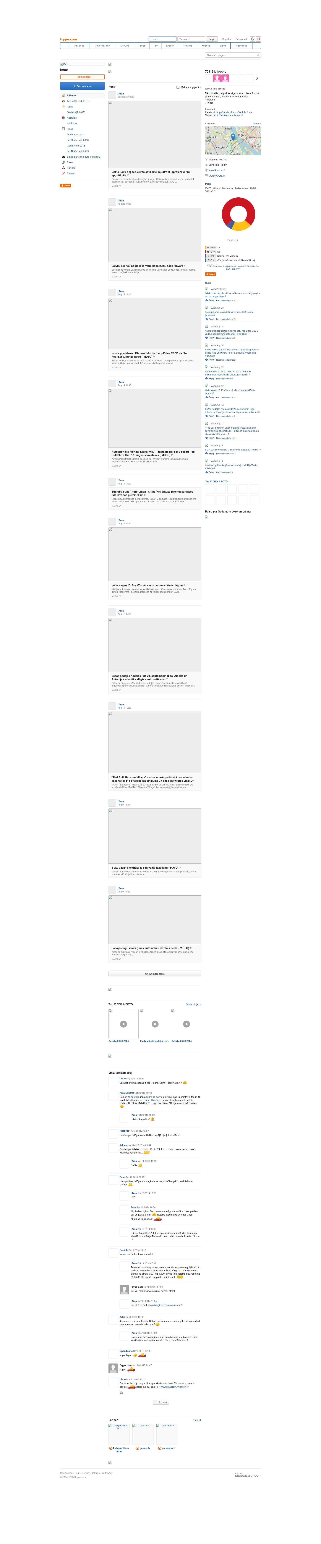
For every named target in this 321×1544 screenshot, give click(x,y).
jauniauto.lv (168, 1448)
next (165, 1402)
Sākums (72, 95)
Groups (125, 46)
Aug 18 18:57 (124, 294)
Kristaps (135, 1097)
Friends (206, 46)
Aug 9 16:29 (124, 891)
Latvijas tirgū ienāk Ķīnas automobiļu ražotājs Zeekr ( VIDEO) (150, 948)
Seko (70, 162)
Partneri (71, 168)
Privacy (109, 1472)
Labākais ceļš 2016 (78, 140)
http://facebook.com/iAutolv (231, 112)
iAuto (64, 69)
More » (257, 123)
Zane (122, 1177)
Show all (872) (193, 1004)
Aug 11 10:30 (124, 707)
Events (170, 46)
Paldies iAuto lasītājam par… (155, 1040)
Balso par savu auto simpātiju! (84, 156)
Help (77, 1472)
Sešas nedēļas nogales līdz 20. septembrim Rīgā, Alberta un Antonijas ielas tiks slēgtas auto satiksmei (149, 677)
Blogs (222, 46)
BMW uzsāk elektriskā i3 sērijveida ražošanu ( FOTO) (145, 867)
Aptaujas (72, 117)
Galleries (79, 46)
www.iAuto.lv (216, 170)
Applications (102, 46)
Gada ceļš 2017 (76, 112)
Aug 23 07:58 (124, 203)
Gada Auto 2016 (76, 145)
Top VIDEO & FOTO (78, 101)
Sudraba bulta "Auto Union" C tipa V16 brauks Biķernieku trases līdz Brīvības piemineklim (152, 493)
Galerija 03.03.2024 (181, 1040)
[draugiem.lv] (64, 45)
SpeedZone (126, 1351)
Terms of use (98, 1472)
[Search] (256, 45)
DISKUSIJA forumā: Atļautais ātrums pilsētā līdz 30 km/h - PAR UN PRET (233, 268)
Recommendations (224, 378)
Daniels (124, 1250)
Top (155, 46)
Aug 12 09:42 (124, 523)
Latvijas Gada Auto (120, 1449)
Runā (70, 106)
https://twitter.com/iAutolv (226, 115)
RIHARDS (125, 1131)
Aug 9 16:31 (124, 804)
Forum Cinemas (151, 1100)
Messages (241, 46)
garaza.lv (144, 1448)
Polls (208, 184)
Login (212, 39)
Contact (86, 1472)
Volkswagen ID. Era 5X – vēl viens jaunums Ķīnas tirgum (147, 585)
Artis (122, 1317)
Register (226, 38)
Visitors (187, 46)
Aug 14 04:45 (124, 385)
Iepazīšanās (66, 1472)
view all (197, 1420)
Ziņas (70, 129)
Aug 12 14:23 (124, 483)
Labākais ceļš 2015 (78, 151)
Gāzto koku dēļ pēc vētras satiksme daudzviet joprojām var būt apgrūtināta (152, 173)
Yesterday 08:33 (126, 96)
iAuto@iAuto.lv (217, 175)
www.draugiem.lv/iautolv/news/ (164, 1305)
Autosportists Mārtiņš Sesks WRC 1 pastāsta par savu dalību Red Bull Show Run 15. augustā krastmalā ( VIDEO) (153, 453)
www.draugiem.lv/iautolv (174, 1386)
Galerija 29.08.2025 (118, 1040)
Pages (141, 46)
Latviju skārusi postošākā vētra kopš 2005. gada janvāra (147, 266)
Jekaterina (125, 1145)
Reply (211, 300)
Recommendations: (225, 300)
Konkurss (72, 123)
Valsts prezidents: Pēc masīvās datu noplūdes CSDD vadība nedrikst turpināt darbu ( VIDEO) (149, 354)
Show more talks (155, 973)
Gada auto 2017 (76, 134)
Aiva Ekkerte (127, 1092)
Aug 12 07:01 (124, 613)
